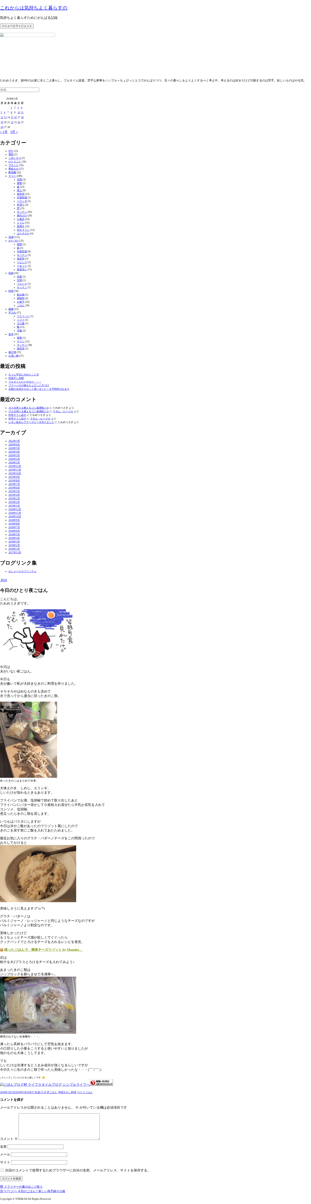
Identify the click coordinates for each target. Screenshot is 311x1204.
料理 (11, 291)
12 (2, 117)
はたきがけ (23, 233)
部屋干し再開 (16, 378)
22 (12, 122)
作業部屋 (22, 251)
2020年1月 (14, 462)
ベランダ (22, 201)
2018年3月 (14, 541)
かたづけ (13, 240)
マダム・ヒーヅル (63, 411)
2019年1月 (14, 505)
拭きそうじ (23, 229)
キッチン (22, 211)
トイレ (21, 222)
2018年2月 (14, 545)
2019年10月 (14, 473)
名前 (3, 1146)
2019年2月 (14, 502)
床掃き (21, 226)
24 (19, 122)
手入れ (12, 312)
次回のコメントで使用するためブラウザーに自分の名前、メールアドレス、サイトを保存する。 (78, 1170)
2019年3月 (14, 498)
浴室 (19, 276)
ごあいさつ (14, 158)
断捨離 (12, 172)
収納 (11, 273)
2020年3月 (14, 455)
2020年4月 (14, 451)
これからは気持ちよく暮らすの (33, 7)
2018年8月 (14, 523)
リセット (22, 265)
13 (5, 117)
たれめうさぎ (41, 1092)
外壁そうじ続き (17, 415)
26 (2, 127)
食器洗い (22, 269)
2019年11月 (14, 469)
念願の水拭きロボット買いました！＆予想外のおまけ (38, 389)
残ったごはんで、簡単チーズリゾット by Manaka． (43, 949)
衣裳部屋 (22, 197)
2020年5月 (14, 448)
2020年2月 (14, 459)
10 (19, 112)
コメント (9, 1139)
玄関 (19, 179)
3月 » (14, 132)
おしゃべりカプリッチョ (22, 571)
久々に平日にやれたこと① (23, 374)
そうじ (12, 176)
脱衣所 (21, 193)
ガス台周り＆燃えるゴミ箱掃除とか (28, 407)
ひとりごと (14, 161)
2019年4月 (14, 494)
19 (2, 122)
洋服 (19, 330)
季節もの (13, 168)
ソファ (21, 319)
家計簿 (12, 352)
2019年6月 (14, 487)
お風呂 (21, 219)
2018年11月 (14, 512)
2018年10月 (14, 516)
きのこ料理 (69, 1092)
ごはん (21, 305)
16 (15, 117)
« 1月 (4, 132)
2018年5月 (14, 534)
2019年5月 (14, 491)
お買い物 (13, 355)
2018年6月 (14, 530)
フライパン (23, 316)
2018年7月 (14, 527)
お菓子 (21, 301)
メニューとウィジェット (17, 25)
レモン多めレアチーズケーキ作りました (31, 422)
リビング (22, 262)
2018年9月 (14, 520)
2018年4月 (14, 538)
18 (22, 117)
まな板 (21, 323)
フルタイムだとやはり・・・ (24, 381)
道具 (11, 334)
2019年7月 (14, 484)
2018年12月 (14, 509)
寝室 (19, 183)
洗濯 (11, 237)
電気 (11, 154)
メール (5, 1154)
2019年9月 (14, 477)
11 (22, 112)
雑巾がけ (22, 215)
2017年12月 (14, 552)
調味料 (21, 298)
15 (12, 117)
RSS (3, 580)
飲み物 (21, 294)
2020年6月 (14, 444)
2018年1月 (14, 548)
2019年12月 (14, 466)
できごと (13, 165)
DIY (10, 151)
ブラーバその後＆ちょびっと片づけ (28, 385)
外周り (21, 204)
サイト (5, 1162)
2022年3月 (14, 441)
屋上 (19, 190)
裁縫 (11, 309)
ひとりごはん (85, 1092)
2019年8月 (14, 480)
